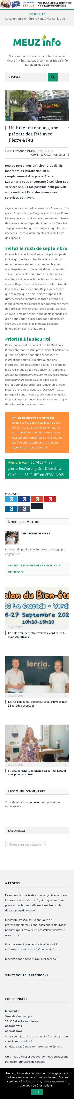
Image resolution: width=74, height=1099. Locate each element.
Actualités (36, 154)
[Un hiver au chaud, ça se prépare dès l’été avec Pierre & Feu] (37, 106)
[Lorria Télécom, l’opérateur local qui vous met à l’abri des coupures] (37, 677)
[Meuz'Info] (37, 40)
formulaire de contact (30, 1061)
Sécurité (64, 154)
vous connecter (30, 802)
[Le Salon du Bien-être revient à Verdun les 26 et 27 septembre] (37, 608)
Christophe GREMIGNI (23, 151)
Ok (37, 1091)
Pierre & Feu (17, 462)
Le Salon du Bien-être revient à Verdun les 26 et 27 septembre (38, 19)
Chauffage (50, 154)
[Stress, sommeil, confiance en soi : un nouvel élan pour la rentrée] (37, 745)
